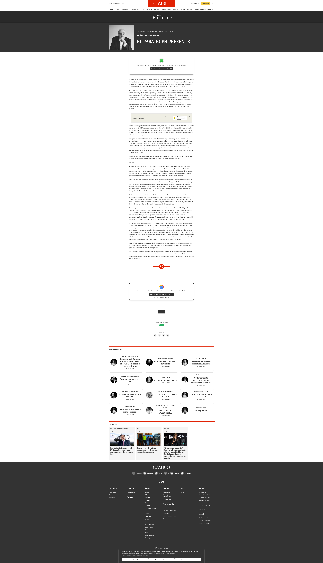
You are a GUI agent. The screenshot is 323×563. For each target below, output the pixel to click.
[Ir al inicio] (161, 3)
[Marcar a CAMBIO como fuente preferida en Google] (180, 118)
